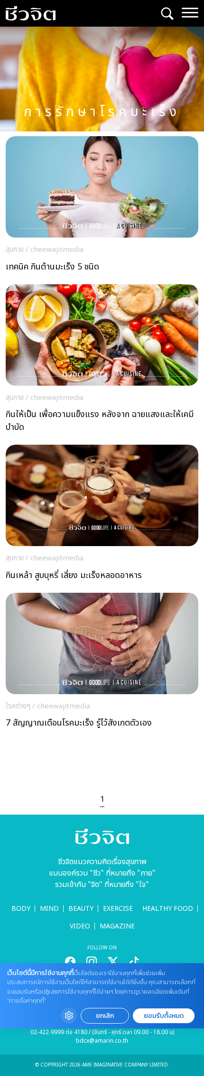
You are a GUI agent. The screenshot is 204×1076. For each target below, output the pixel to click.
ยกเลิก (105, 1016)
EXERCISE (118, 909)
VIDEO (80, 926)
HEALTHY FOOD (167, 909)
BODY (20, 909)
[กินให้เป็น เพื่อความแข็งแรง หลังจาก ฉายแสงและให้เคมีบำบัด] (102, 361)
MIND (49, 909)
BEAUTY (80, 909)
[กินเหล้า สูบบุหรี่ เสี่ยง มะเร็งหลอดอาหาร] (102, 515)
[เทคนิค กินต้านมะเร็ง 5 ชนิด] (102, 206)
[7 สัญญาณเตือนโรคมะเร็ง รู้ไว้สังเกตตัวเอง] (102, 663)
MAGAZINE (117, 926)
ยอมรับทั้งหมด (164, 1016)
